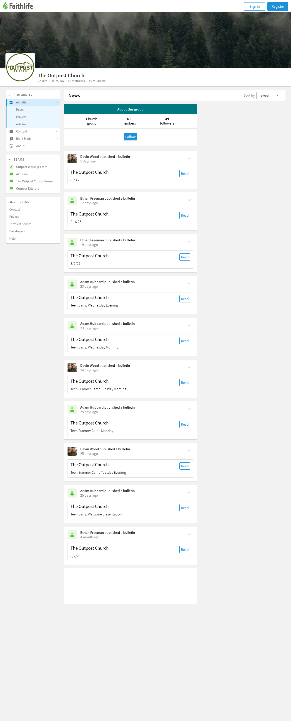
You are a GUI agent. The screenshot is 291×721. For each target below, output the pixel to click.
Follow (130, 137)
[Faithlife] (20, 6)
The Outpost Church (89, 172)
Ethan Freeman (92, 198)
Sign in (254, 6)
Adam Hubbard (92, 282)
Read (185, 173)
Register (278, 6)
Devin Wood (89, 156)
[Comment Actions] (189, 158)
